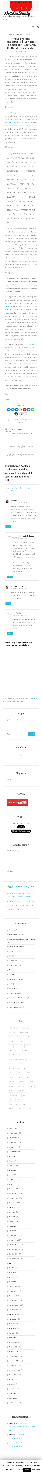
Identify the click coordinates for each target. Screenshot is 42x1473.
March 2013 (13, 1342)
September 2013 (14, 1314)
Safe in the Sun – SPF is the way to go (21, 901)
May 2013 (12, 1333)
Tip (24, 1095)
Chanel (11, 1041)
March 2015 (13, 1231)
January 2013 (13, 1352)
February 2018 (13, 1142)
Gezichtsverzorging (15, 1055)
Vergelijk (24, 1104)
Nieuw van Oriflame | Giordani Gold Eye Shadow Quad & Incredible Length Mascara (20, 455)
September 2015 (14, 1203)
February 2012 (14, 1403)
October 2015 (13, 1198)
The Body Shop (13, 1095)
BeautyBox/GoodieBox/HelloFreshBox (22, 939)
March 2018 (13, 1138)
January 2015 (13, 1240)
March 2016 (13, 1175)
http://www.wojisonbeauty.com (22, 434)
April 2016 (12, 1170)
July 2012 (12, 1380)
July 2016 (12, 1156)
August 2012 (13, 1375)
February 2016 (13, 1180)
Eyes (10, 1046)
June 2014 (12, 1273)
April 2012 (12, 1394)
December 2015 (14, 1189)
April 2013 (12, 1338)
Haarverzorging (30, 420)
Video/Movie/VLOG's (16, 1003)
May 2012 (12, 1389)
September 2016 (14, 1152)
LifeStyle (19, 34)
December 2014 (14, 1245)
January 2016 (13, 1184)
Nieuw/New (13, 989)
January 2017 (13, 1147)
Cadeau (17, 420)
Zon (30, 1109)
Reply (8, 526)
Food (27, 1046)
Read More (36, 1470)
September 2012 (14, 1370)
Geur (25, 1050)
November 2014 (14, 1249)
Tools (10, 1100)
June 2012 (12, 1384)
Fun (10, 970)
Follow (9, 780)
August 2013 (13, 1319)
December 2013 (14, 1301)
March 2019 (13, 1128)
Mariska (14, 501)
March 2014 (13, 1287)
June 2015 (12, 1217)
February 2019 (13, 1133)
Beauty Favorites (14, 935)
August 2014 (13, 1263)
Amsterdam (26, 1028)
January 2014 (13, 1296)
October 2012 (13, 1366)
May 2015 (12, 1221)
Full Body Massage (16, 123)
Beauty (11, 34)
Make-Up (11, 1082)
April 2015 (12, 1226)
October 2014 (13, 1254)
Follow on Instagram (22, 759)
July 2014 (12, 1268)
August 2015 (13, 1208)
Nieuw (11, 1086)
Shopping (21, 1091)
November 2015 (14, 1194)
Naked (31, 1082)
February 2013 (13, 1347)
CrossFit (12, 951)
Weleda (31, 345)
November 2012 (14, 1361)
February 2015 (14, 1235)
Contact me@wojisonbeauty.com (20, 720)
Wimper (11, 1109)
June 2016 (12, 1161)
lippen (11, 1077)
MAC (28, 1077)
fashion (19, 1046)
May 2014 (12, 1277)
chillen (20, 1041)
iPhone (11, 1073)
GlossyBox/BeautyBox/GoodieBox (20, 1059)
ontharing (21, 1086)
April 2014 (12, 1282)
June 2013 (12, 1328)
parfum (30, 1086)
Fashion (11, 961)
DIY (10, 956)
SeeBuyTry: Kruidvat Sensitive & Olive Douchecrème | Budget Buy (22, 1426)
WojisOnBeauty (16, 13)
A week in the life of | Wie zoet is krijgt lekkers (21, 447)
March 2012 (13, 1398)
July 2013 (12, 1324)
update (19, 1100)
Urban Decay (13, 1104)
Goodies (11, 1064)
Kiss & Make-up (17, 586)
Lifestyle (20, 423)
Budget (19, 1037)
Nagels (21, 1082)
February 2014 (14, 1291)
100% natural (13, 1028)
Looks (11, 984)
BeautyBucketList (15, 947)
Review (11, 1091)
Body (13, 420)
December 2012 (14, 1356)
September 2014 (14, 1259)
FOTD (10, 1050)
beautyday (12, 1032)
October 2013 (13, 1310)
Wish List (21, 1109)
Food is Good (13, 965)
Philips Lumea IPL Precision (18, 998)
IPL (19, 1073)
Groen (23, 420)
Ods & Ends (28, 34)
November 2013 (14, 1305)
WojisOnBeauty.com (24, 886)
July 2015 (12, 1212)
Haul (24, 1068)
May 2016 (12, 1166)
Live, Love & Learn (15, 979)
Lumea (19, 1077)
